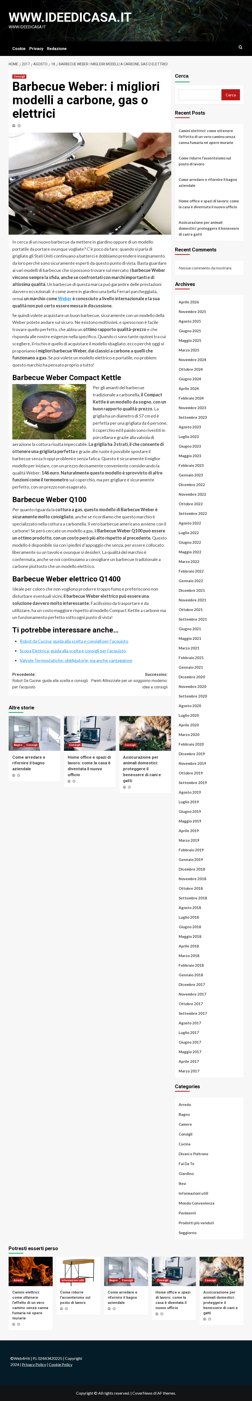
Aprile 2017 (189, 1061)
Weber (65, 298)
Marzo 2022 (189, 561)
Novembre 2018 (192, 878)
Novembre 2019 (192, 763)
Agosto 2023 (190, 427)
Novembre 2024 (192, 359)
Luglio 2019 (189, 802)
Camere (185, 1124)
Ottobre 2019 (191, 773)
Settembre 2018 (193, 898)
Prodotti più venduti (196, 1223)
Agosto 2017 (190, 1023)
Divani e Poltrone (193, 1154)
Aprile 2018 (189, 946)
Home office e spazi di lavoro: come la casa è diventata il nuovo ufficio (209, 204)
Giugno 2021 (190, 629)
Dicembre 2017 (192, 984)
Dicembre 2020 (192, 677)
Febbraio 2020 (191, 744)
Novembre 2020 (192, 686)
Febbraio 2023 (191, 465)
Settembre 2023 (193, 417)
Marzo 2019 (189, 840)
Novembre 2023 (192, 407)
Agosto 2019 (190, 792)
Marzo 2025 (189, 350)
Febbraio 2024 (191, 398)
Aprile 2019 (189, 830)
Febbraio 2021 (191, 657)
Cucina (184, 1144)
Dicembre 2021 (192, 590)
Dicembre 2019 (192, 754)
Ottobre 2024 (191, 369)
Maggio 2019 (190, 821)
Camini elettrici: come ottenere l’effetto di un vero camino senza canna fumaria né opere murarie (207, 136)
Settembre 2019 (193, 782)
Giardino (186, 1173)
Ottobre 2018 (191, 888)
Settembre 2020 (193, 696)
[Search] (240, 47)
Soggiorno (187, 1232)
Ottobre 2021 (191, 609)
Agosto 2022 (190, 523)
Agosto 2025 (190, 321)
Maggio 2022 (190, 552)
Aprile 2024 (189, 388)
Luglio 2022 (189, 532)
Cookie (19, 48)
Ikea (182, 1183)
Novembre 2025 (192, 311)
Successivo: (129, 680)
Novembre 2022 (192, 494)
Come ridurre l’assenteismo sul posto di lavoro (205, 161)
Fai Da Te (186, 1163)
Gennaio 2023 (191, 475)
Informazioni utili (193, 1193)
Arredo (185, 1104)
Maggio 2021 (190, 638)
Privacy (36, 48)
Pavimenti (187, 1213)
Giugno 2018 (190, 927)
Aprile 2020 (189, 725)
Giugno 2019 (190, 811)
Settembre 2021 (193, 619)
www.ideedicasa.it (70, 17)
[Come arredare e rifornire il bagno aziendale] (34, 733)
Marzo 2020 (189, 734)
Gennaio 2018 (191, 975)
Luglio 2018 (189, 917)
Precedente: (50, 680)
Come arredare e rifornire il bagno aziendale (28, 763)
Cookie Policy (60, 1364)
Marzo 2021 (189, 648)
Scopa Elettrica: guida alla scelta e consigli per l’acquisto (73, 650)
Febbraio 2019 (191, 850)
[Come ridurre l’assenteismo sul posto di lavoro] (78, 1271)
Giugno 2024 (190, 379)
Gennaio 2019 (191, 859)
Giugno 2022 (190, 542)
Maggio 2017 (190, 1052)
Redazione (57, 48)
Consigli (19, 76)
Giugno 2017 (190, 1042)
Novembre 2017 (192, 994)
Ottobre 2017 (191, 1003)
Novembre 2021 (192, 600)
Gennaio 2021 (191, 667)
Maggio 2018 (190, 936)
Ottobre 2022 (191, 504)
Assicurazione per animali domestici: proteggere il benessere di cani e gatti (142, 769)
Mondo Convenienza (196, 1203)
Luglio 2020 (189, 715)
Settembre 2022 (193, 513)
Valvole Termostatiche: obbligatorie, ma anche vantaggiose (76, 660)
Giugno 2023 (190, 446)
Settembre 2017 (193, 1013)
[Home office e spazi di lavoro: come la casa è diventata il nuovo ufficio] (90, 733)
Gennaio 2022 (191, 580)
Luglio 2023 (189, 436)
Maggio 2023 (190, 456)
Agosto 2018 (190, 907)
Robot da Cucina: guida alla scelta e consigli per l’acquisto (74, 641)
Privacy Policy (34, 1364)
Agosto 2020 (190, 705)
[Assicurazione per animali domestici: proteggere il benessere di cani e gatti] (145, 733)
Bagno (18, 745)
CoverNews (142, 1393)
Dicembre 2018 (192, 869)
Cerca (182, 76)
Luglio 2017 (189, 1032)
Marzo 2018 (189, 955)
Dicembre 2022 (192, 484)
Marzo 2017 (189, 1071)
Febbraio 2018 (191, 965)
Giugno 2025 (190, 331)
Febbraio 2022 (191, 571)
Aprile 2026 (189, 302)
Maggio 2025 (190, 340)
